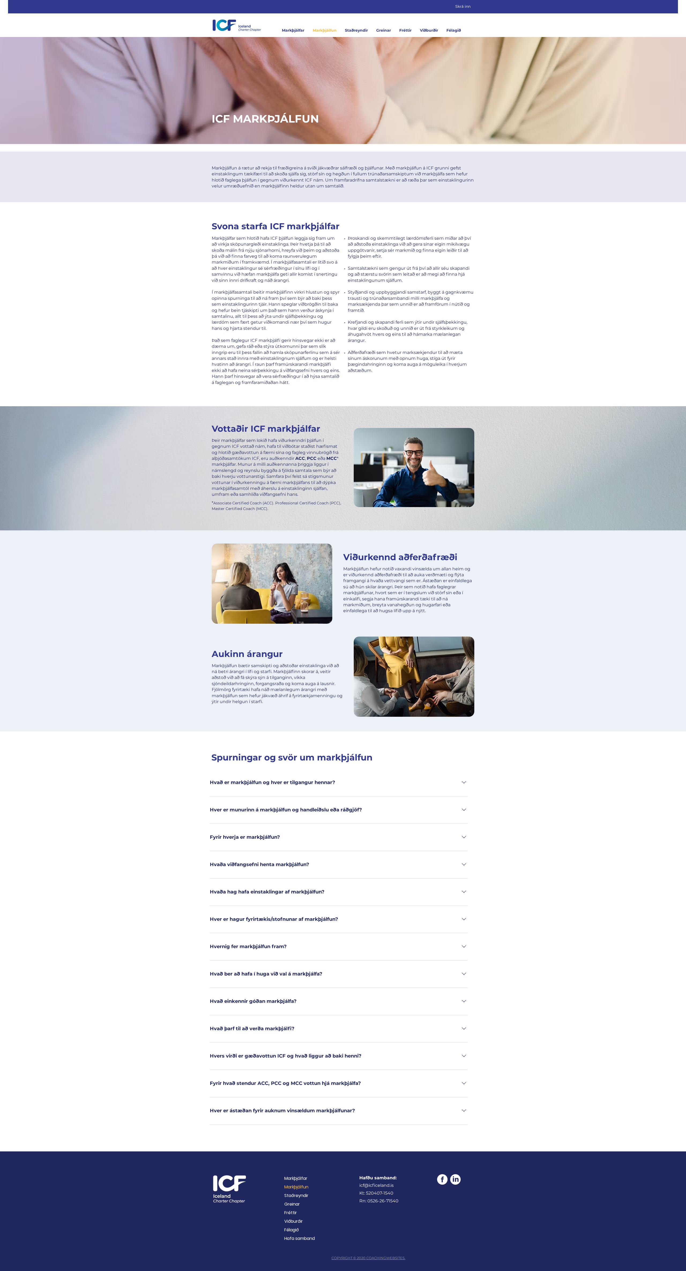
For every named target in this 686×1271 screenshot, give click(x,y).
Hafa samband (299, 1238)
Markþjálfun (296, 1187)
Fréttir (290, 1213)
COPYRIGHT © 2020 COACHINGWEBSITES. (368, 1258)
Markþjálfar (295, 1178)
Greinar (292, 1204)
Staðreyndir (296, 1195)
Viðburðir (293, 1221)
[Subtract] (455, 1179)
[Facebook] (442, 1179)
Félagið (291, 1230)
